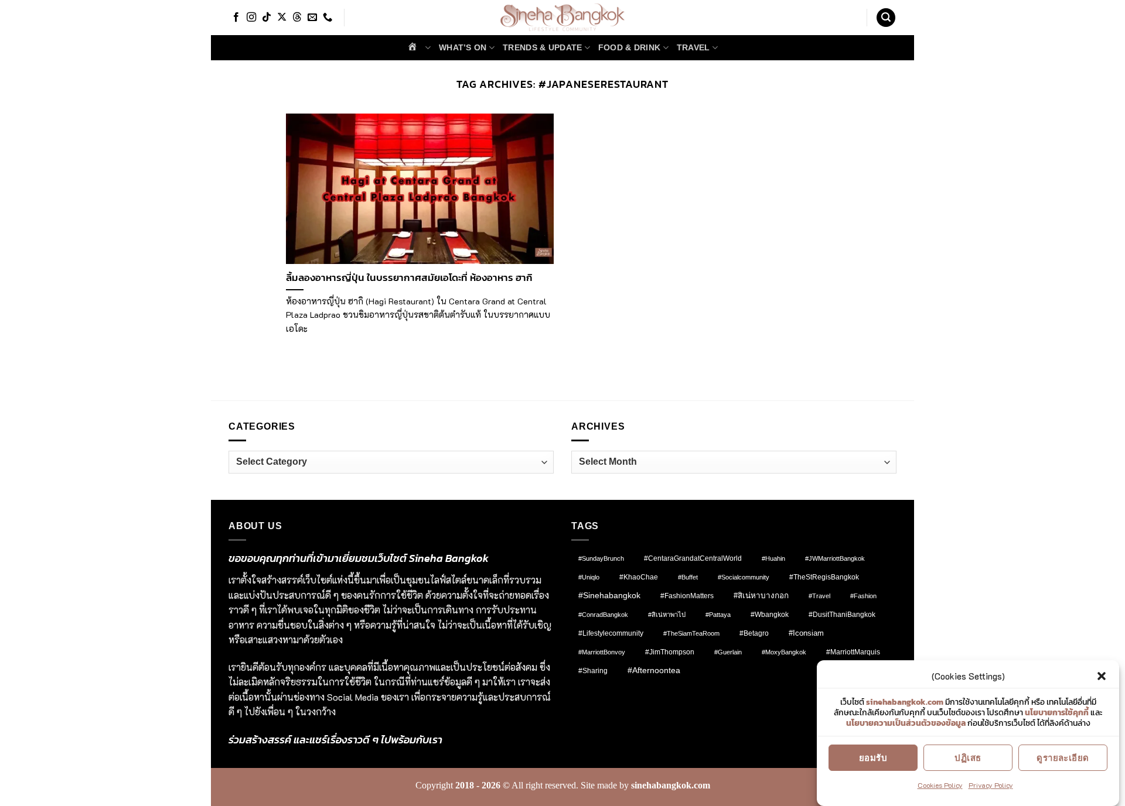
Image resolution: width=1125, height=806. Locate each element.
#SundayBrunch (601, 558)
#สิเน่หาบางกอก (761, 595)
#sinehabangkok (609, 595)
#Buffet (688, 577)
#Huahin (773, 558)
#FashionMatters (687, 596)
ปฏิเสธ (967, 757)
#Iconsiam (806, 633)
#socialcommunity (743, 577)
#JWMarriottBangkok (835, 558)
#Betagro (754, 633)
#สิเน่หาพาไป (667, 614)
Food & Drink (629, 47)
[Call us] (327, 17)
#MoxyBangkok (784, 652)
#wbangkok (770, 614)
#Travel (819, 595)
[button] (1101, 676)
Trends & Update (542, 47)
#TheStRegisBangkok (824, 577)
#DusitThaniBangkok (842, 614)
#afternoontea (654, 670)
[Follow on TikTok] (266, 17)
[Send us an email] (312, 17)
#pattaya (718, 614)
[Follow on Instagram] (251, 17)
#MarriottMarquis (853, 652)
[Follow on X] (282, 17)
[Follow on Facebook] (236, 17)
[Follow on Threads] (297, 17)
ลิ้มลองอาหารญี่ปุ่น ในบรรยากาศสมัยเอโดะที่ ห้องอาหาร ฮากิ (409, 278)
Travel (693, 47)
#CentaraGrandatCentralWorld (693, 558)
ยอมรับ (873, 757)
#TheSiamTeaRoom (691, 633)
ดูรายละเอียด (1063, 757)
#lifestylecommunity (610, 633)
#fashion (863, 595)
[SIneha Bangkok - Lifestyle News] (563, 17)
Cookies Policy (940, 785)
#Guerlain (728, 652)
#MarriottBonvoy (601, 652)
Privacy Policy (991, 785)
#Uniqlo (588, 577)
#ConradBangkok (603, 614)
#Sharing (593, 671)
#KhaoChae (638, 577)
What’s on (463, 47)
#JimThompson (669, 652)
